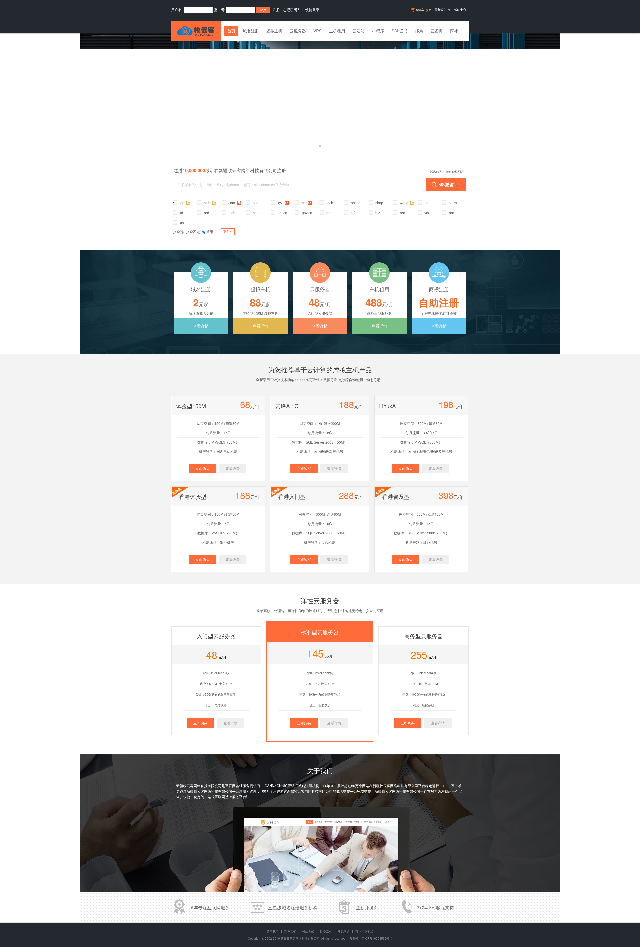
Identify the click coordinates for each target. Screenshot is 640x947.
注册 (276, 9)
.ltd (180, 212)
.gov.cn (306, 212)
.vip (426, 212)
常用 (209, 231)
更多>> (228, 231)
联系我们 (290, 931)
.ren (451, 212)
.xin (181, 222)
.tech (329, 202)
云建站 (359, 31)
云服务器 (298, 31)
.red (206, 212)
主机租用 (337, 31)
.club (207, 202)
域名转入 (436, 171)
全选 (180, 231)
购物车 (422, 10)
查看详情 (201, 326)
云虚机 (436, 31)
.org (329, 212)
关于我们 (273, 931)
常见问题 (344, 931)
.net (427, 202)
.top (182, 202)
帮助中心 (460, 9)
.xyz (280, 202)
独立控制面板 (365, 931)
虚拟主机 (274, 31)
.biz (377, 212)
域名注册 (251, 31)
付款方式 (308, 931)
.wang (404, 202)
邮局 (419, 31)
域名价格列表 (455, 171)
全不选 (195, 231)
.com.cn (258, 212)
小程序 (378, 31)
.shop (378, 202)
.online (355, 202)
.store (452, 202)
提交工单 (326, 931)
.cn (304, 202)
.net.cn (281, 212)
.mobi (232, 212)
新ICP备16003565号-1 (377, 938)
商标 (454, 31)
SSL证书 (400, 31)
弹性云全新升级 (320, 93)
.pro (402, 212)
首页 (232, 31)
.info (353, 212)
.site (255, 202)
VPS (318, 31)
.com (232, 202)
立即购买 (203, 468)
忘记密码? (291, 9)
